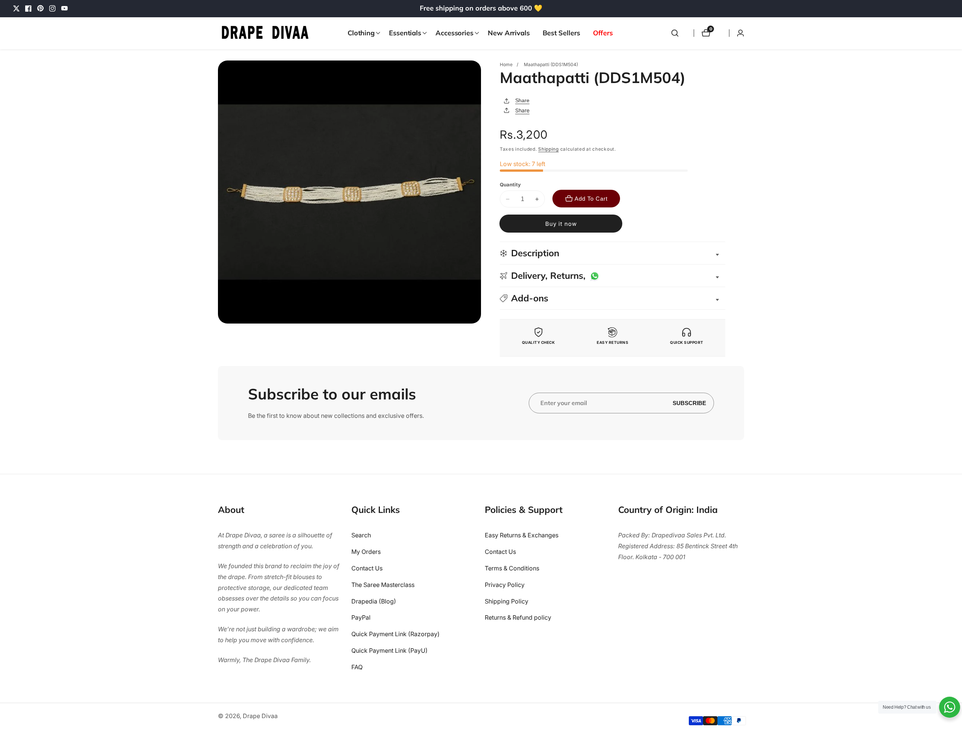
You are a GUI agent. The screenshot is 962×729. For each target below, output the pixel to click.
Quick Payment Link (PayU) (389, 650)
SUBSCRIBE (689, 403)
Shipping (548, 149)
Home (506, 64)
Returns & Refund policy (518, 618)
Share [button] (522, 110)
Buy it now (561, 223)
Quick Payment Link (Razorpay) (395, 634)
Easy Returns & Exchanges (521, 535)
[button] (362, 33)
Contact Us (367, 568)
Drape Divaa (260, 716)
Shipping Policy (506, 601)
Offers (603, 33)
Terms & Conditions (512, 568)
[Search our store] (675, 33)
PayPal (361, 618)
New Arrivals (509, 33)
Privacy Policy (505, 584)
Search (361, 535)
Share (522, 100)
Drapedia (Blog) (373, 601)
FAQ (357, 667)
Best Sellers (561, 33)
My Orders (366, 551)
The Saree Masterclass (382, 584)
